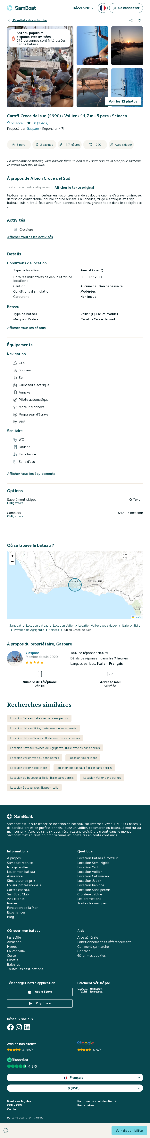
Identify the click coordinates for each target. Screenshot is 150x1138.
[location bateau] (21, 8)
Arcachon (14, 942)
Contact (83, 951)
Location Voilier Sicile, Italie (28, 768)
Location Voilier (89, 871)
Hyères (12, 946)
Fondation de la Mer (22, 907)
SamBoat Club (18, 894)
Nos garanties (18, 867)
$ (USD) (74, 1088)
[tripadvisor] (18, 1059)
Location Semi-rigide (93, 862)
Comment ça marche (93, 946)
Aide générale (87, 937)
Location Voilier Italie (83, 758)
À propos (14, 858)
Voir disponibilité (129, 1130)
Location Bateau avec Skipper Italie (34, 787)
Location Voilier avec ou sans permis (34, 758)
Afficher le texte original (74, 187)
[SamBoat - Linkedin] (27, 1027)
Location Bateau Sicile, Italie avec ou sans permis (43, 728)
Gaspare (33, 128)
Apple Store (43, 991)
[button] (12, 556)
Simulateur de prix (21, 880)
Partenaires (86, 1105)
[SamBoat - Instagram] (18, 1027)
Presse (12, 903)
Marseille (14, 937)
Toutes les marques (92, 903)
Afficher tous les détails (26, 328)
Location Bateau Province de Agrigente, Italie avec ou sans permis (55, 748)
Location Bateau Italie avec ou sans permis (39, 718)
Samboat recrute (20, 862)
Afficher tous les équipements (31, 474)
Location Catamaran (93, 876)
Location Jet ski (90, 880)
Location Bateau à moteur (97, 858)
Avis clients (16, 898)
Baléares (13, 964)
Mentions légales (19, 1101)
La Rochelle (16, 951)
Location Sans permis (94, 890)
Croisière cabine (89, 894)
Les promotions (89, 898)
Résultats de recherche (29, 20)
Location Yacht (89, 867)
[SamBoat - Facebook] (10, 1027)
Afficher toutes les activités (30, 237)
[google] (85, 1043)
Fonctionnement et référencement (104, 942)
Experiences (16, 912)
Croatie (12, 960)
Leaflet (138, 617)
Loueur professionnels (24, 885)
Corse (11, 955)
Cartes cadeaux (18, 890)
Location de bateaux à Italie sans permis (84, 768)
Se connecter (128, 7)
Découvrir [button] (81, 7)
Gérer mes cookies (91, 955)
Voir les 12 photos (123, 101)
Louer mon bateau (21, 871)
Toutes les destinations (25, 969)
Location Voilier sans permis (102, 777)
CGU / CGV (14, 1105)
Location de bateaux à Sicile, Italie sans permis (42, 777)
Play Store (43, 1003)
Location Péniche (90, 885)
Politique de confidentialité (97, 1101)
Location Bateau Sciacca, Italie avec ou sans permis (45, 738)
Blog (10, 917)
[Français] (103, 8)
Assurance (15, 876)
